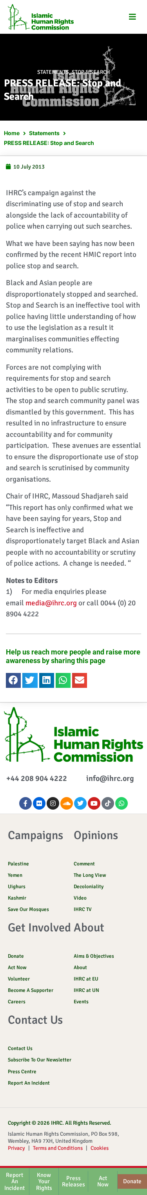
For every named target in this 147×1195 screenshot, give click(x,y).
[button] (132, 17)
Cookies (100, 1148)
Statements (53, 72)
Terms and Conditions (58, 1148)
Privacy (16, 1148)
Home (12, 133)
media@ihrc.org (51, 603)
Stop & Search (91, 72)
